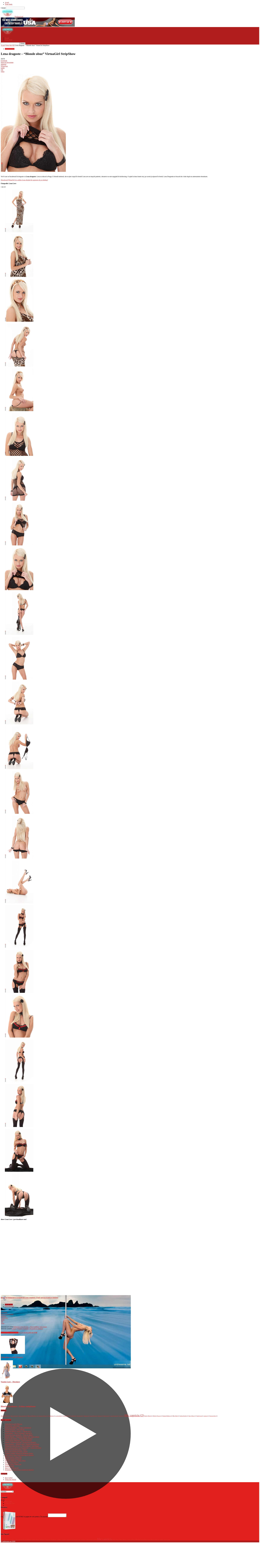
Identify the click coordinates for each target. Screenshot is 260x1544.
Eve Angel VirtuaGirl (12, 1462)
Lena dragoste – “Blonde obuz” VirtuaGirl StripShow (22, 1444)
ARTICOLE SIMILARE (9, 1332)
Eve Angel (80, 1416)
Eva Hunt (73, 1416)
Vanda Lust (199, 1416)
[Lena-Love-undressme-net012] (19, 634)
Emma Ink (66, 1416)
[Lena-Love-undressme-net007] (19, 410)
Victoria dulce (213, 1416)
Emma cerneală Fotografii (13, 1459)
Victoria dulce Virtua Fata (13, 1464)
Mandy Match (148, 1416)
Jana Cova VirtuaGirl (11, 1468)
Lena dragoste (9, 1306)
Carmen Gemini (43, 1416)
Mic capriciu (134, 1415)
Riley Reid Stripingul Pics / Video (16, 1449)
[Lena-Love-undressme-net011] (19, 589)
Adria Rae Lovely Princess (12, 1357)
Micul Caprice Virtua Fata (13, 1457)
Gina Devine (94, 1416)
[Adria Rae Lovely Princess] (13, 1353)
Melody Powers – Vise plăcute (14, 1429)
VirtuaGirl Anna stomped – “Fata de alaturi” (19, 1435)
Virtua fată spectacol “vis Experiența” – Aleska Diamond (23, 1448)
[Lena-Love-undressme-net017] (19, 858)
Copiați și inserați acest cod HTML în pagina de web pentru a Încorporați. (24, 1516)
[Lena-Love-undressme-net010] (19, 545)
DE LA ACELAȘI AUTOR (27, 1332)
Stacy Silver (192, 1416)
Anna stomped (23, 1416)
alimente (87, 1416)
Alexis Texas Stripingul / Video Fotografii (18, 1440)
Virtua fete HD (10, 45)
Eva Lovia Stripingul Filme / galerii (16, 1451)
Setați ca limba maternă (8, 1493)
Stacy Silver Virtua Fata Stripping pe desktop (19, 1455)
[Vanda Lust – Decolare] (7, 1378)
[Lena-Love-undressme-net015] (19, 768)
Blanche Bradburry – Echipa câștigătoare (18, 1406)
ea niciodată (59, 1416)
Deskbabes (51, 1416)
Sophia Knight (184, 1416)
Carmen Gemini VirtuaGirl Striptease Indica (19, 1453)
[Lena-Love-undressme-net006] (19, 366)
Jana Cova (106, 1416)
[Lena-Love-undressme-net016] (19, 813)
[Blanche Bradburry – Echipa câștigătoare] (7, 1402)
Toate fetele (8, 4)
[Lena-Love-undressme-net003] (19, 276)
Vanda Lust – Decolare (10, 1382)
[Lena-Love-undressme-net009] (19, 500)
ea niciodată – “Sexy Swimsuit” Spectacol (18, 1433)
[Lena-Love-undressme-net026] (19, 1171)
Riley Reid (176, 1416)
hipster (100, 1416)
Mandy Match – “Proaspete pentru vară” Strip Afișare (22, 1437)
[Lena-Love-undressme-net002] (19, 231)
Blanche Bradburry (33, 1416)
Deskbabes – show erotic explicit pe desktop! (19, 1470)
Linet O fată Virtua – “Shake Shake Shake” (19, 1438)
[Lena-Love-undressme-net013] (19, 679)
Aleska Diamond (5, 1416)
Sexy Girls (8, 1478)
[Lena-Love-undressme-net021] (19, 992)
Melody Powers (157, 1416)
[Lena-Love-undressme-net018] (19, 903)
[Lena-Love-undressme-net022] (19, 1037)
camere (206, 1416)
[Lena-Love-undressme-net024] (19, 1126)
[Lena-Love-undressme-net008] (19, 455)
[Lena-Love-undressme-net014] (19, 724)
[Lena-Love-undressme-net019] (19, 947)
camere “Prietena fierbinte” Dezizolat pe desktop (27, 1328)
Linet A (121, 1416)
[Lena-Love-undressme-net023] (19, 1082)
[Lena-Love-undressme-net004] (19, 321)
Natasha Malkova (167, 1416)
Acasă (7, 2)
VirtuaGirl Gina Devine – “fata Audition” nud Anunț (30, 1327)
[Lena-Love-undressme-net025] (19, 1216)
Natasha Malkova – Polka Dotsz (15, 1460)
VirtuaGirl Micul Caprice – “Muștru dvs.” (18, 1431)
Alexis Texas (14, 1416)
